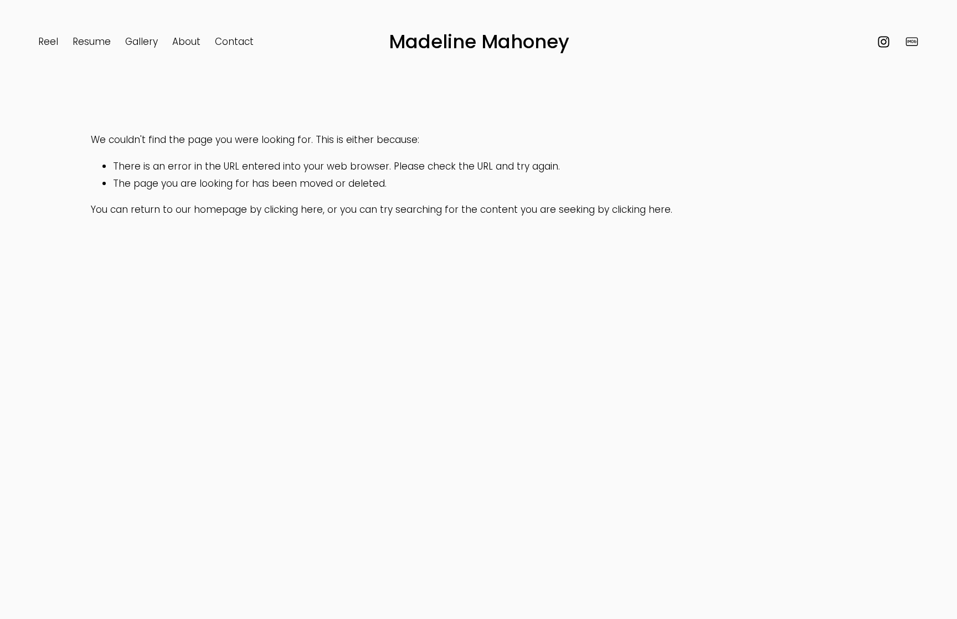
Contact (234, 41)
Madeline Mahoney (479, 41)
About (186, 41)
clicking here (293, 209)
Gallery (141, 41)
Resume (92, 41)
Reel (48, 41)
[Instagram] (884, 42)
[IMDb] (912, 42)
